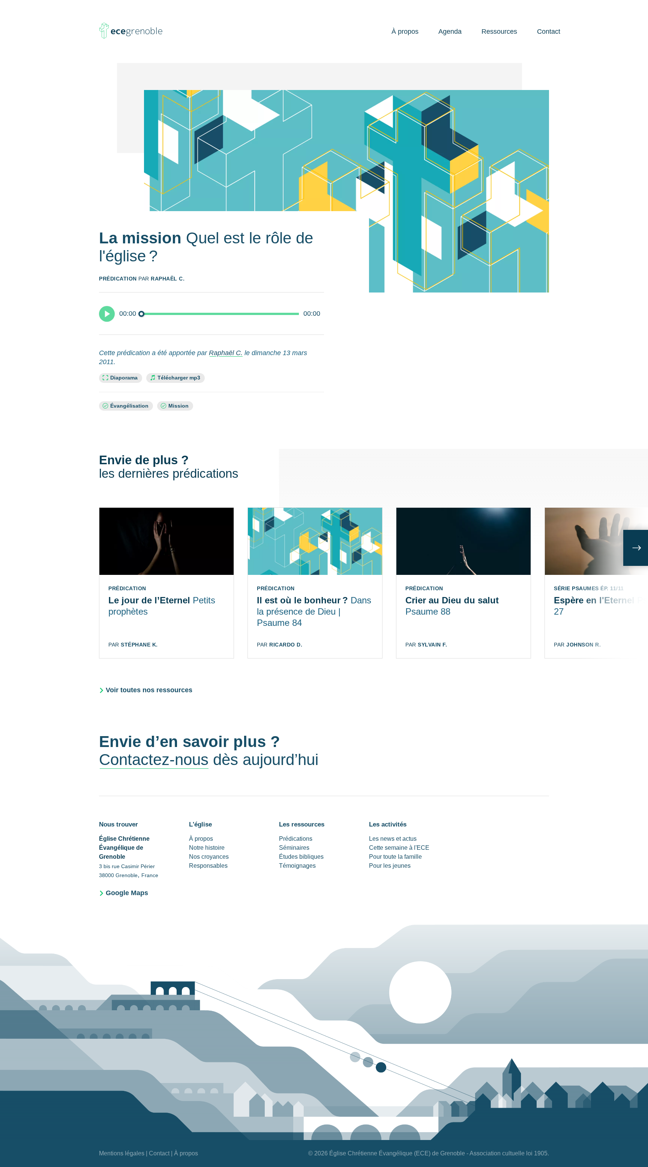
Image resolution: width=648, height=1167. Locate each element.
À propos (405, 31)
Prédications (295, 839)
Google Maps (127, 893)
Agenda (450, 31)
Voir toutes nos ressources (149, 690)
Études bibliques (301, 857)
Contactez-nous (153, 759)
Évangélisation (129, 406)
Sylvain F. (432, 645)
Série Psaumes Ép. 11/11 (589, 588)
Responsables (208, 865)
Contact (548, 31)
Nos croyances (209, 857)
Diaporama (124, 378)
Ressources (499, 31)
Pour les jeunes (390, 865)
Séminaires (294, 847)
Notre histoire (207, 847)
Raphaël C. (167, 279)
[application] (211, 313)
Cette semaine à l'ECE (399, 847)
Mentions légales (121, 1153)
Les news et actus (393, 839)
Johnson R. (583, 645)
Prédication (118, 279)
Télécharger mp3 (179, 378)
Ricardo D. (285, 645)
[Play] (107, 314)
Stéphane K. (139, 645)
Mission (178, 406)
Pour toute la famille (395, 857)
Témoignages (297, 865)
